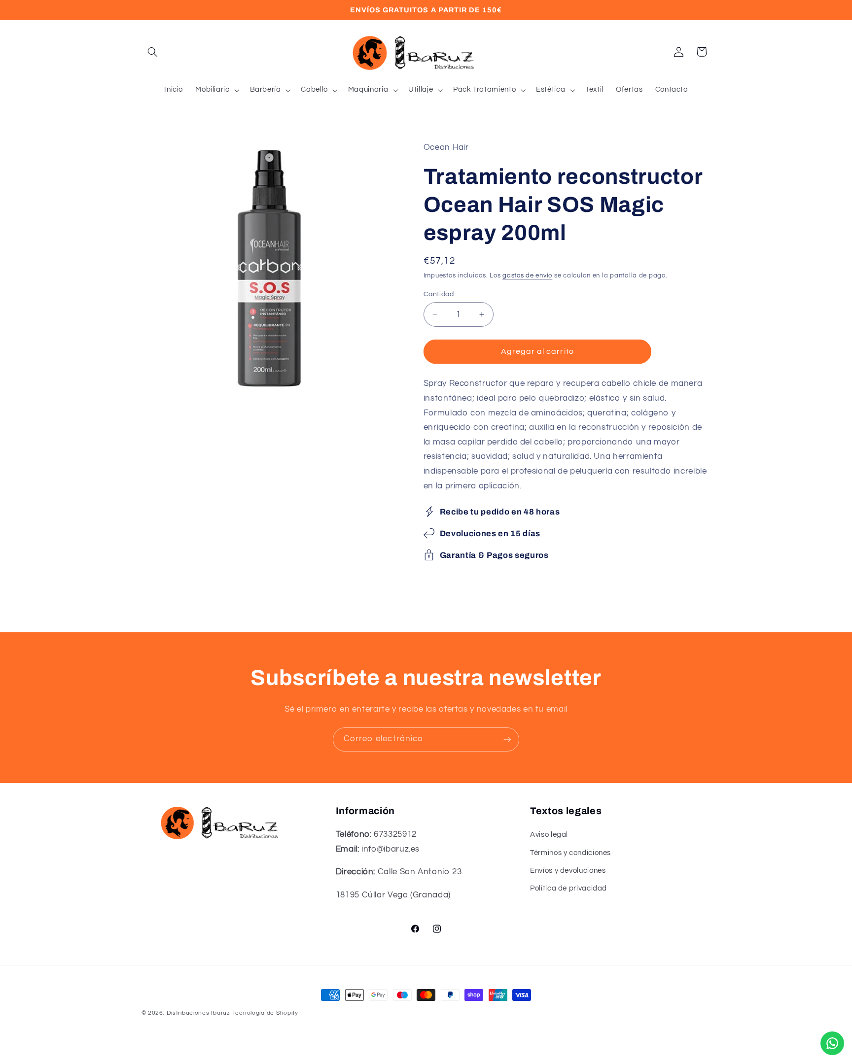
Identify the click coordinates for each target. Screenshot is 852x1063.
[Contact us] (832, 1043)
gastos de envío (527, 276)
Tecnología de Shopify (265, 1013)
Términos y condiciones (570, 853)
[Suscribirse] (507, 739)
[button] (153, 51)
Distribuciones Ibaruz (198, 1013)
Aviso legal (549, 834)
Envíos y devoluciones (567, 870)
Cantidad (439, 294)
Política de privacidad (568, 888)
